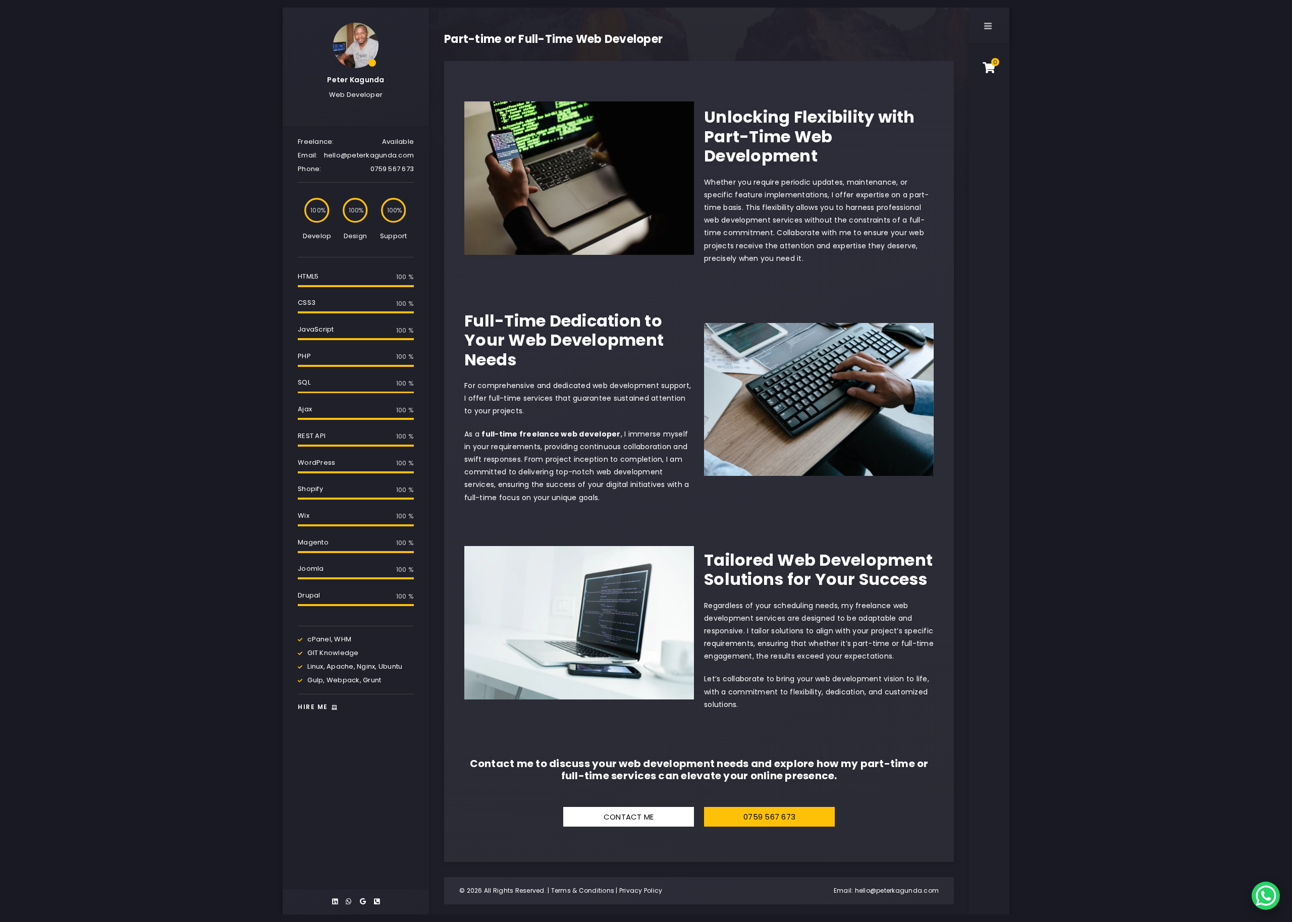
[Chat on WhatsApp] (1266, 896)
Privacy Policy (641, 890)
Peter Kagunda (355, 80)
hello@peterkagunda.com (897, 890)
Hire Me (314, 706)
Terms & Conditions (583, 890)
